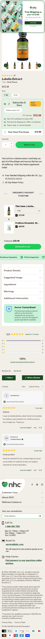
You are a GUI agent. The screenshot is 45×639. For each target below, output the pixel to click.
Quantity (5, 139)
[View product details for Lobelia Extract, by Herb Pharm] (9, 211)
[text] (22, 193)
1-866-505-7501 (12, 526)
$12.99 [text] (21, 215)
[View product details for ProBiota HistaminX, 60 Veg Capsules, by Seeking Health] (9, 228)
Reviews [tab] (6, 371)
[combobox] (28, 211)
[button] (9, 75)
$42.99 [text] (21, 226)
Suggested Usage (13, 277)
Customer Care (10, 492)
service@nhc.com (14, 544)
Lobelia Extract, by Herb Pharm (26, 206)
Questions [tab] (17, 371)
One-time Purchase (18, 132)
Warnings (9, 291)
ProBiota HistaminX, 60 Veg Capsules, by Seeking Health (27, 223)
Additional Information (16, 298)
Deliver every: (11, 110)
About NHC (8, 497)
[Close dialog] (43, 2)
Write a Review (35, 378)
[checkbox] (16, 215)
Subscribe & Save (19, 103)
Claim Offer (33, 22)
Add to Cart (29, 145)
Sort (23, 387)
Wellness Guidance (12, 502)
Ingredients (10, 284)
